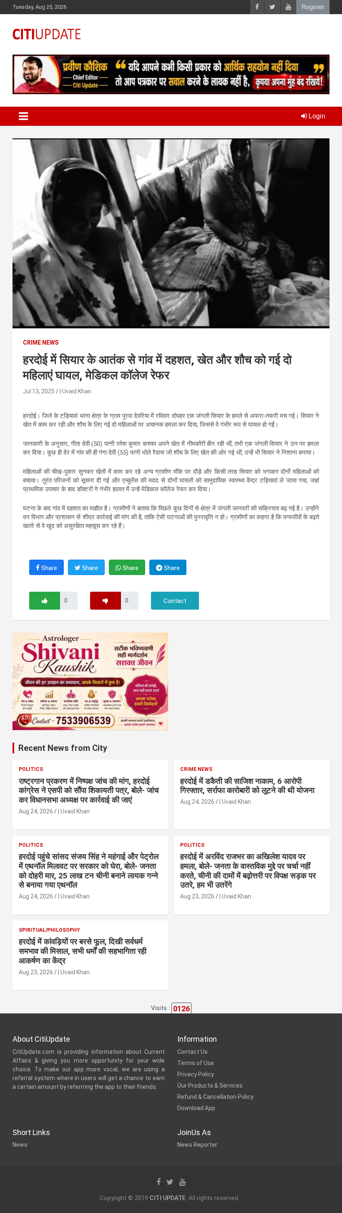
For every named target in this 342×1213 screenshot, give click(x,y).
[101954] (44, 601)
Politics (31, 769)
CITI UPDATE (168, 1198)
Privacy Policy (195, 1074)
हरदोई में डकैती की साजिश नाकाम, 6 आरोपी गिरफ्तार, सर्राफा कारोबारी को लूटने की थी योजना (247, 785)
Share (48, 568)
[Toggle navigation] (23, 116)
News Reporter (197, 1144)
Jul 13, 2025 (39, 391)
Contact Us (192, 1051)
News (20, 1144)
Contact (174, 601)
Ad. (25, 718)
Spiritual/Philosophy (49, 930)
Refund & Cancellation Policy (215, 1096)
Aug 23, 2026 (197, 896)
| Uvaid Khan (75, 391)
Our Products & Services (210, 1085)
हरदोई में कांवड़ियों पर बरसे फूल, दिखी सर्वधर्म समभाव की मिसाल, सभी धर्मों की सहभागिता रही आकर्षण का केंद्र (82, 951)
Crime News (40, 342)
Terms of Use (195, 1063)
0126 (181, 1008)
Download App (196, 1108)
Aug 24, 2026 (36, 811)
